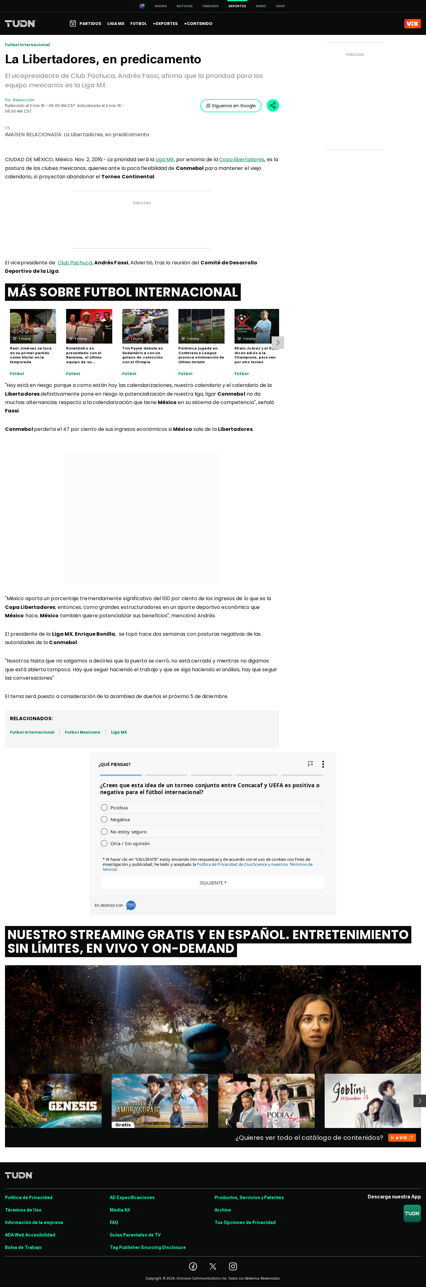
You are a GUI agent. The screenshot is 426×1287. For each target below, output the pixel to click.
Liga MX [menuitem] (115, 23)
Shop (280, 6)
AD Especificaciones (132, 1197)
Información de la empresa (34, 1222)
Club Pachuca (75, 262)
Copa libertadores (241, 159)
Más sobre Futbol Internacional (122, 292)
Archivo (223, 1209)
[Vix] (412, 23)
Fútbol (17, 373)
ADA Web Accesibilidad (30, 1234)
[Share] (273, 105)
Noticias (185, 6)
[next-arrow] (278, 342)
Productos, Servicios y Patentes (249, 1197)
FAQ (114, 1222)
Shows (161, 6)
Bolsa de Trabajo (23, 1247)
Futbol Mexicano (82, 732)
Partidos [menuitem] (90, 23)
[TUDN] (20, 23)
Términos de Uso (23, 1209)
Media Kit (120, 1209)
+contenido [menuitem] (198, 23)
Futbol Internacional (27, 44)
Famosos (211, 6)
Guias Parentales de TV (135, 1234)
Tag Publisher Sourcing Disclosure (148, 1247)
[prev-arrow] (1, 1100)
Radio (261, 6)
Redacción (23, 100)
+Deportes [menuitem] (165, 23)
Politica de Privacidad (28, 1197)
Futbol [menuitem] (138, 23)
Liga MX (165, 159)
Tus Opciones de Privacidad (245, 1222)
